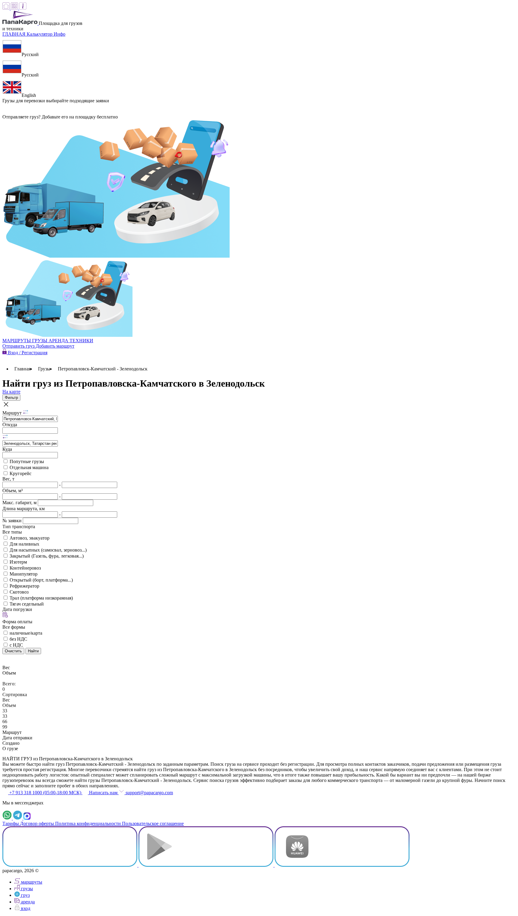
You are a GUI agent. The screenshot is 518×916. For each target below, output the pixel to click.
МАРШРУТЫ (17, 340)
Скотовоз (19, 591)
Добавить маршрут (55, 346)
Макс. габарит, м (20, 502)
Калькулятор (40, 34)
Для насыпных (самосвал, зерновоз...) (48, 549)
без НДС (18, 639)
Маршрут (12, 412)
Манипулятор (23, 573)
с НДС (16, 645)
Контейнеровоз (25, 567)
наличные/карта (26, 633)
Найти (33, 651)
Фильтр (11, 397)
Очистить (13, 651)
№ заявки (12, 520)
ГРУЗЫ (40, 340)
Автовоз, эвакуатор (29, 537)
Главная (22, 368)
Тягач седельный (27, 603)
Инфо (59, 34)
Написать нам (103, 792)
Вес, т (8, 478)
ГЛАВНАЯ (14, 34)
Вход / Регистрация (27, 352)
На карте (11, 391)
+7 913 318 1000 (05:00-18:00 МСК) (45, 792)
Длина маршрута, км (23, 508)
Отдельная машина (29, 467)
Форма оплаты (17, 621)
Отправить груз (19, 346)
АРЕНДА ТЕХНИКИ (71, 340)
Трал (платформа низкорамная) (41, 597)
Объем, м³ (12, 490)
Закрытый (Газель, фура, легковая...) (47, 555)
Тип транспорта (18, 526)
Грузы (44, 368)
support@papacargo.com (148, 792)
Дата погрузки (17, 609)
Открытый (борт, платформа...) (41, 579)
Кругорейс (20, 473)
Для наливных (24, 543)
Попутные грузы (27, 461)
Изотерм (18, 561)
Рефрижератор (24, 585)
